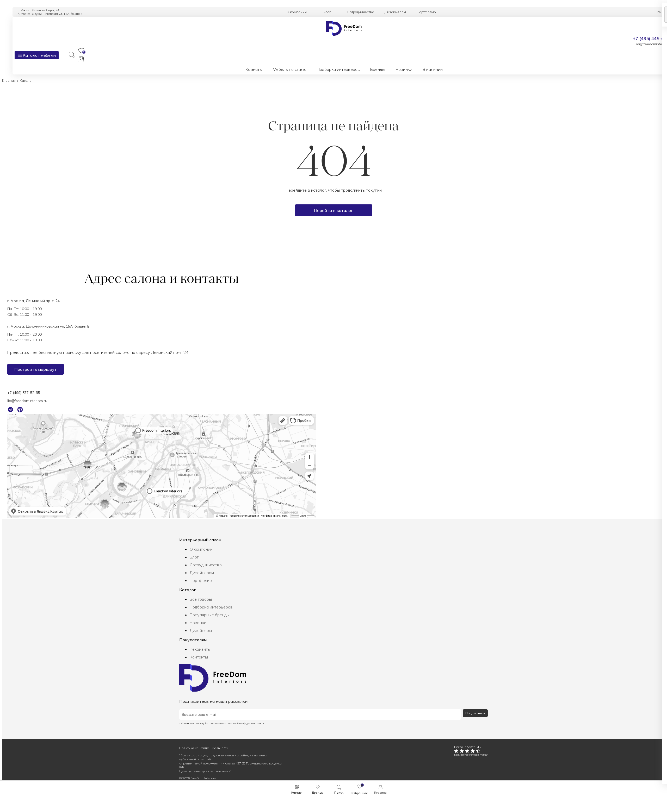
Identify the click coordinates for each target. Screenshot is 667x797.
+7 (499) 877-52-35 (23, 392)
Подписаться (475, 713)
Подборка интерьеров (211, 607)
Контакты (199, 657)
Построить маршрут (35, 369)
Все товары (201, 599)
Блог (194, 557)
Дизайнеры (201, 630)
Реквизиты (200, 649)
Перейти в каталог (333, 210)
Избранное (359, 793)
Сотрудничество (206, 564)
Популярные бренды (210, 614)
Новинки (198, 622)
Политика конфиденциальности (203, 748)
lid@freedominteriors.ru (27, 400)
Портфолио (201, 580)
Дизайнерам (202, 572)
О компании (201, 549)
